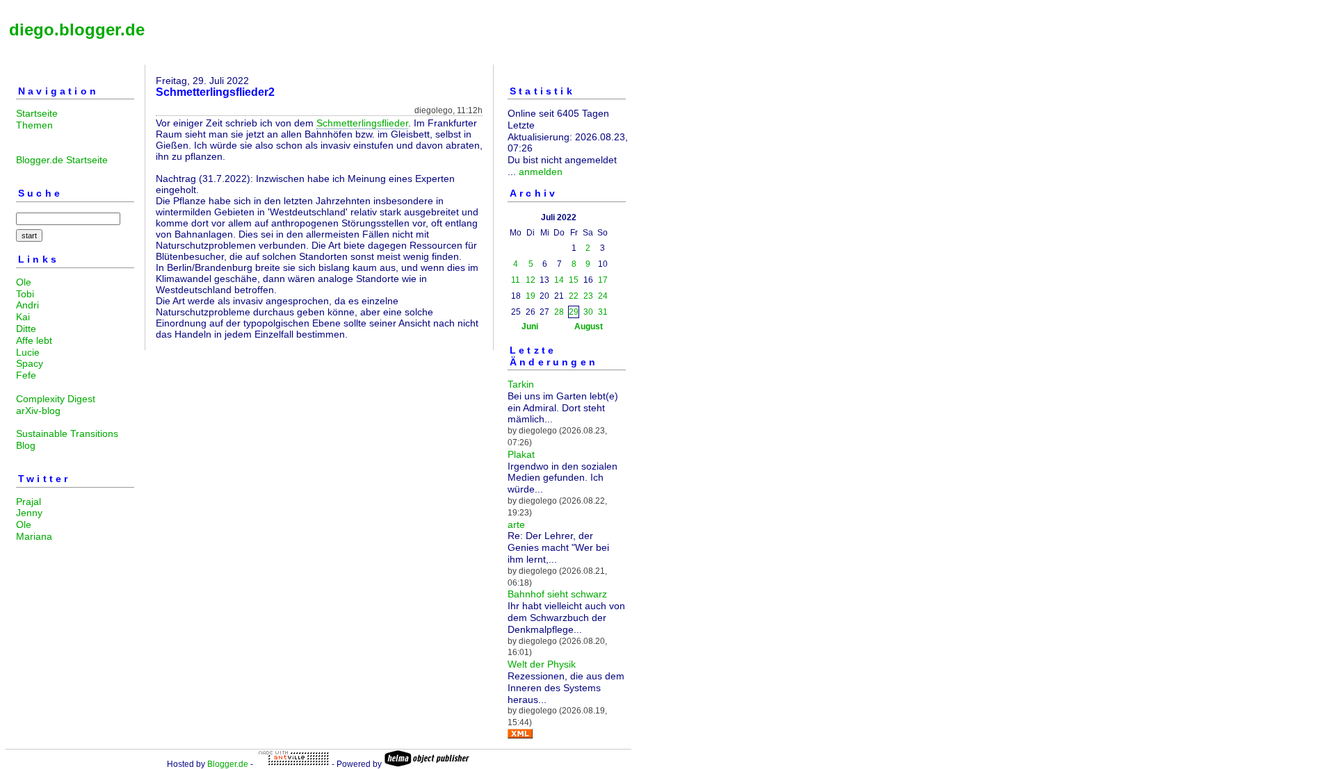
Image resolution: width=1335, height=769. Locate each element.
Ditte (26, 328)
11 (515, 280)
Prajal (28, 501)
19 (530, 296)
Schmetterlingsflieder (362, 123)
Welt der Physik (542, 664)
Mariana (34, 536)
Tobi (25, 293)
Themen (34, 125)
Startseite (37, 113)
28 (559, 312)
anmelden (541, 171)
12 (530, 280)
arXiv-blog (38, 410)
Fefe (26, 375)
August (588, 326)
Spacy (29, 363)
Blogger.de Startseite (62, 159)
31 (603, 312)
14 (559, 280)
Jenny (29, 512)
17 (603, 280)
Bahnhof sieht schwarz (557, 594)
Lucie (28, 352)
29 (573, 312)
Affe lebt (34, 340)
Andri (27, 305)
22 (573, 296)
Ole (23, 282)
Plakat (521, 454)
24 (603, 296)
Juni (529, 326)
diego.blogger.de (77, 29)
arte (516, 524)
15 (573, 280)
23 (588, 296)
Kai (23, 316)
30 (588, 312)
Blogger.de (227, 764)
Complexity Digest (55, 398)
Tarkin (521, 384)
